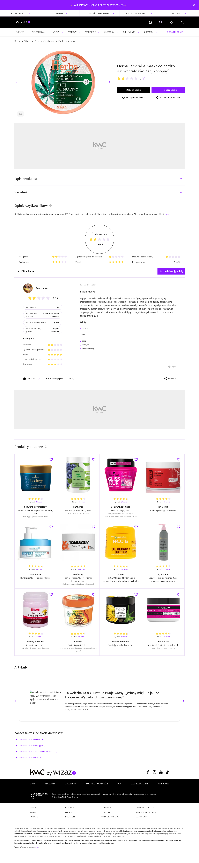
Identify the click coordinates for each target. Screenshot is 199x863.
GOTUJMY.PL (106, 807)
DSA (119, 783)
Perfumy (72, 32)
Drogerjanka (42, 288)
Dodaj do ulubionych (135, 97)
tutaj (36, 847)
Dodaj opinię (170, 89)
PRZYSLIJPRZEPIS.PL (109, 812)
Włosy (56, 32)
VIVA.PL (33, 812)
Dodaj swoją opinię (173, 271)
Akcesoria (109, 32)
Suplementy (129, 32)
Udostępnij (172, 378)
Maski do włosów (67, 41)
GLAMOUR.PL (71, 807)
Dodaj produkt (175, 32)
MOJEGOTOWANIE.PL (110, 816)
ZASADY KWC (70, 783)
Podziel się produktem (170, 97)
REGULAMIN (50, 783)
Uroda (17, 41)
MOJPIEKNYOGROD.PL (145, 807)
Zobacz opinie (133, 89)
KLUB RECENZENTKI (139, 783)
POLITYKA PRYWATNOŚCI (97, 783)
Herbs (122, 65)
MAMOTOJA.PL (142, 816)
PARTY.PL (34, 816)
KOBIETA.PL (70, 816)
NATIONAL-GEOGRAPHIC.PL (148, 812)
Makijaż (19, 32)
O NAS (32, 783)
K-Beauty (148, 32)
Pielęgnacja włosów (44, 41)
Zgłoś (174, 366)
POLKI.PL (69, 812)
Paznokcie (90, 32)
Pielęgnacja (38, 32)
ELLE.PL (33, 807)
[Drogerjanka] (28, 288)
